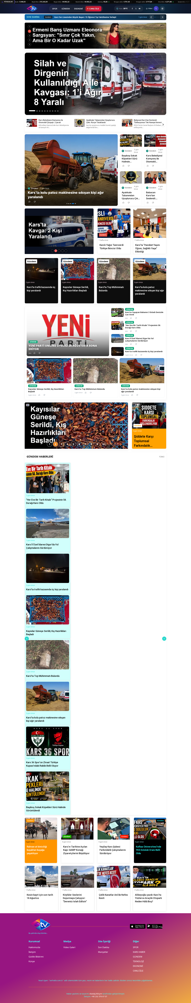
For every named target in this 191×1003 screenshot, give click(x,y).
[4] (72, 203)
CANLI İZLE (94, 9)
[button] (29, 201)
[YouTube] (139, 8)
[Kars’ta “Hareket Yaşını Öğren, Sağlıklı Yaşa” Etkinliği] (65, 250)
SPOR (54, 9)
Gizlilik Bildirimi (36, 956)
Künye (32, 961)
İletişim (32, 952)
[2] (68, 203)
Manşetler (103, 952)
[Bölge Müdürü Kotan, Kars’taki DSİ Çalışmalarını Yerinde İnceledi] (52, 250)
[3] (70, 203)
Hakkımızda (34, 947)
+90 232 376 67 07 (99, 996)
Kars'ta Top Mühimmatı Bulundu (147, 120)
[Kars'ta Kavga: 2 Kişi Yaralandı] (55, 250)
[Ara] (156, 8)
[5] (74, 203)
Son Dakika (103, 947)
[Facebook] (132, 8)
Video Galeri (69, 947)
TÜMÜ (161, 456)
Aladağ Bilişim (96, 993)
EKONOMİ (78, 9)
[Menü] (162, 8)
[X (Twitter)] (136, 8)
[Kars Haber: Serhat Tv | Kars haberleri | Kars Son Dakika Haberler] (32, 8)
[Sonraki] (162, 17)
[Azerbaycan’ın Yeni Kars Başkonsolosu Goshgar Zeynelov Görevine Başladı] (59, 250)
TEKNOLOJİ (138, 961)
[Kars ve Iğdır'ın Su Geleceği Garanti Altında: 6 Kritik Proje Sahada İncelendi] (95, 36)
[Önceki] (152, 17)
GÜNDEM (66, 9)
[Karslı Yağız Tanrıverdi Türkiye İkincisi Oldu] (62, 250)
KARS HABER (139, 952)
